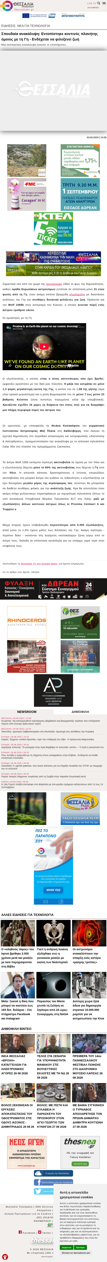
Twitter (46, 1233)
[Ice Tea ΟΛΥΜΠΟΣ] (26, 808)
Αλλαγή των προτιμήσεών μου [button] (76, 1253)
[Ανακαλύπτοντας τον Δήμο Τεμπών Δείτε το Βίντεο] (26, 160)
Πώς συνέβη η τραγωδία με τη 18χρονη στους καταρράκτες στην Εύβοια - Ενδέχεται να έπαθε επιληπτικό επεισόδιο (49, 755)
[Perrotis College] (80, 656)
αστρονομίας (54, 284)
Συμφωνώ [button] (66, 1247)
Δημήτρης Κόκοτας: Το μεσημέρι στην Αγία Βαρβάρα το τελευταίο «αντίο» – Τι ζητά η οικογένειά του (52, 746)
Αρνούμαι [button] (80, 1247)
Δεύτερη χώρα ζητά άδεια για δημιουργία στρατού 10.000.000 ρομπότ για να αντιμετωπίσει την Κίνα (88, 1010)
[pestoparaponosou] (53, 865)
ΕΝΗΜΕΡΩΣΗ (42, 1221)
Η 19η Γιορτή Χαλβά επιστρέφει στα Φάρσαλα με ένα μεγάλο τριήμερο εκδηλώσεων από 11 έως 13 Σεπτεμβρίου (52, 785)
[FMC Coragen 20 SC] (26, 194)
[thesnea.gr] (80, 1152)
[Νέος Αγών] (26, 1152)
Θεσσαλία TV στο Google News (39, 563)
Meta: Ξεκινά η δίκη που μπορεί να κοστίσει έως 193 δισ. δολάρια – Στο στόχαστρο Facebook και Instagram (17, 1010)
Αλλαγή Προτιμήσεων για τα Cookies (28, 1214)
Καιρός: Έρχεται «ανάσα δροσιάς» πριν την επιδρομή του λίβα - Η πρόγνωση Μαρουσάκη (47, 738)
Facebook (28, 1233)
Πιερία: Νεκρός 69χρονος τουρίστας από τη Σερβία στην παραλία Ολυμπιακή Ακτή (43, 775)
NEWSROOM (26, 712)
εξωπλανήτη (77, 294)
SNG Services (44, 1207)
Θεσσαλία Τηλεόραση (19, 1207)
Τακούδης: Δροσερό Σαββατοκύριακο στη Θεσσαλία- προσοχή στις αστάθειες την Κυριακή (47, 730)
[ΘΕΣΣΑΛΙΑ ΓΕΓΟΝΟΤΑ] (53, 257)
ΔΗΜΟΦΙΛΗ (80, 712)
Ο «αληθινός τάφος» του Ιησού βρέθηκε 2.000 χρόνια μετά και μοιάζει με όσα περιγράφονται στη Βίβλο (17, 958)
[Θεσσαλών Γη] (53, 270)
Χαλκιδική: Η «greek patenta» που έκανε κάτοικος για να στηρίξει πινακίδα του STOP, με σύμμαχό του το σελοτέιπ (51, 766)
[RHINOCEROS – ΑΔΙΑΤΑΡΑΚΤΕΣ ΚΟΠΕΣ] (26, 622)
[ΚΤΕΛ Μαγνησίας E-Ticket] (53, 228)
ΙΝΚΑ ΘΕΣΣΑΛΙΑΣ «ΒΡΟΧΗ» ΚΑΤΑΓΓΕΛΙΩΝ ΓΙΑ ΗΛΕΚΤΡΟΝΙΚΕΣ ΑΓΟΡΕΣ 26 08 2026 (14, 1064)
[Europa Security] (53, 589)
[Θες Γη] (80, 622)
